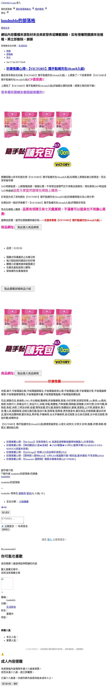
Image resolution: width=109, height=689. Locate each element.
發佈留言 (5, 530)
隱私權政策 (69, 649)
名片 (8, 57)
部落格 (9, 54)
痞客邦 (22, 493)
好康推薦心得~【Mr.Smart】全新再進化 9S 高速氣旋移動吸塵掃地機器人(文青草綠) (50, 442)
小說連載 (24, 501)
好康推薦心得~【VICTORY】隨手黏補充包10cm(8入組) (45, 68)
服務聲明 (79, 649)
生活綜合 (23, 46)
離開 (15, 684)
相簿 (8, 51)
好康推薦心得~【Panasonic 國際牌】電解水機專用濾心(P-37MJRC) (41, 459)
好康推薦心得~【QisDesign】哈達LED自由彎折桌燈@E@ (36, 452)
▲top (4, 507)
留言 (28, 493)
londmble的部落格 (18, 20)
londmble (5, 476)
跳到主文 (5, 28)
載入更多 (5, 512)
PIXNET (35, 649)
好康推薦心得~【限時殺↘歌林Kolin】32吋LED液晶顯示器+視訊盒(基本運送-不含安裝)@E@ (55, 455)
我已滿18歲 (6, 684)
